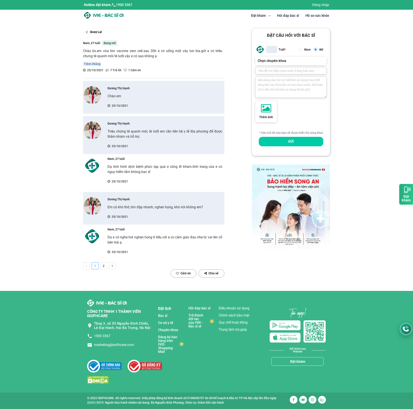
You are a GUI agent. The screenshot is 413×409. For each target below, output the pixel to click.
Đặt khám (297, 362)
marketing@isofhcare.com (114, 345)
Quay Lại (96, 32)
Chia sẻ (213, 273)
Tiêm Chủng (92, 64)
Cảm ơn (185, 273)
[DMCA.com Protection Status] (98, 380)
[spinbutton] (272, 49)
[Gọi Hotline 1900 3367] (405, 329)
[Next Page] (112, 265)
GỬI (291, 141)
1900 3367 (124, 5)
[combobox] (258, 60)
